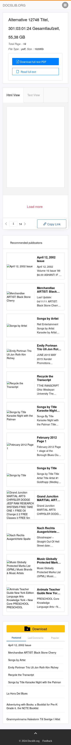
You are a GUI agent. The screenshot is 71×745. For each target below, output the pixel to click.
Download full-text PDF (33, 62)
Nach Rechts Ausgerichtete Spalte (46, 529)
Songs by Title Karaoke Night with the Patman (48, 408)
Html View (13, 95)
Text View (33, 95)
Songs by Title (47, 468)
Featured (16, 637)
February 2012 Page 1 (47, 439)
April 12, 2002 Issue (46, 259)
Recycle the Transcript (45, 378)
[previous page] (6, 224)
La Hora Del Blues (17, 693)
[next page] (25, 224)
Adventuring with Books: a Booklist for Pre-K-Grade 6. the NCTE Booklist (32, 706)
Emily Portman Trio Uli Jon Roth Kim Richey (48, 347)
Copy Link (53, 224)
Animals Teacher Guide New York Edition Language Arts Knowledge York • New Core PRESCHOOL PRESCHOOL (49, 591)
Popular (55, 637)
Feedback (47, 741)
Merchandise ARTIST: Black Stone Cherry (47, 289)
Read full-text (28, 72)
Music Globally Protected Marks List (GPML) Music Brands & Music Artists (48, 560)
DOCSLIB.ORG (14, 5)
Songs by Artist (47, 318)
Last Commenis (35, 637)
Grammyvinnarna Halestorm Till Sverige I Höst (33, 719)
